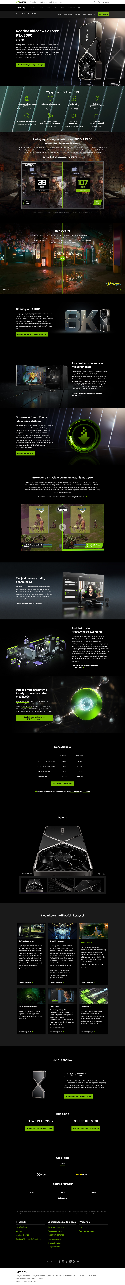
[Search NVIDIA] (94, 2)
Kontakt (40, 1279)
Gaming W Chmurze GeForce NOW (28, 1239)
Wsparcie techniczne (87, 1231)
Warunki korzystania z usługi (66, 1276)
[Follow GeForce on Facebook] (59, 1261)
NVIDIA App (59, 8)
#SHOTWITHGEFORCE (56, 1235)
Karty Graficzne (21, 1227)
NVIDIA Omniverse (85, 656)
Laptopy (19, 1231)
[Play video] (62, 185)
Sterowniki (83, 1227)
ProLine (62, 1192)
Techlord (93, 1192)
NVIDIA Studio (27, 706)
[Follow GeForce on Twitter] (74, 1261)
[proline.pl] (82, 1176)
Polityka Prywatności (23, 1276)
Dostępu (82, 1276)
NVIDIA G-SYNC (101, 379)
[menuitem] (33, 2)
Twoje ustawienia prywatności (43, 1276)
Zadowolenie (62, 1198)
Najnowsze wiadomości (56, 1227)
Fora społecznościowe (55, 1231)
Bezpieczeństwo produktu (25, 1279)
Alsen (32, 1192)
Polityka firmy (92, 1276)
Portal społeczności (55, 1239)
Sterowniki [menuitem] (73, 7)
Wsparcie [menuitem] (82, 7)
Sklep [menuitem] (65, 7)
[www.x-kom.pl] (42, 1176)
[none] (94, 1)
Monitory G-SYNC (22, 1235)
